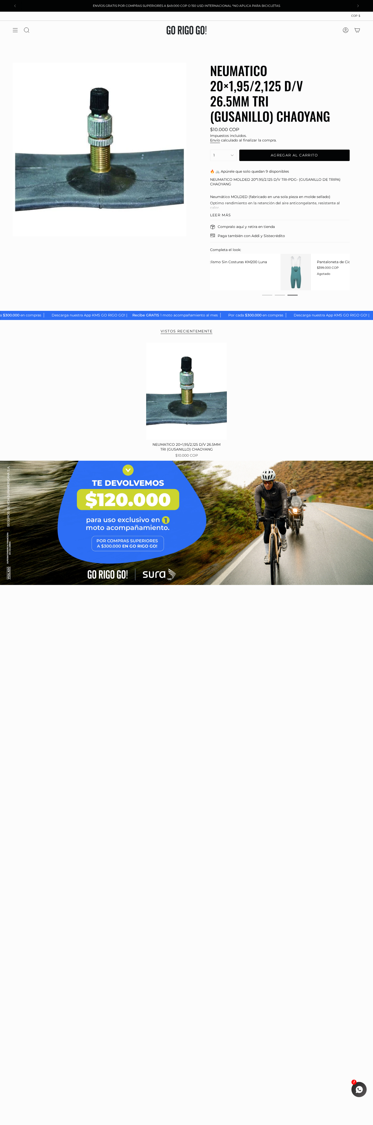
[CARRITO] (357, 30)
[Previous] (15, 6)
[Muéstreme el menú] (15, 30)
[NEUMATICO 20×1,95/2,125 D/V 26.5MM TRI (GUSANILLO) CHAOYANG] (186, 391)
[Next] (358, 6)
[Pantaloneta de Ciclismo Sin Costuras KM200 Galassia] (225, 272)
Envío (215, 140)
